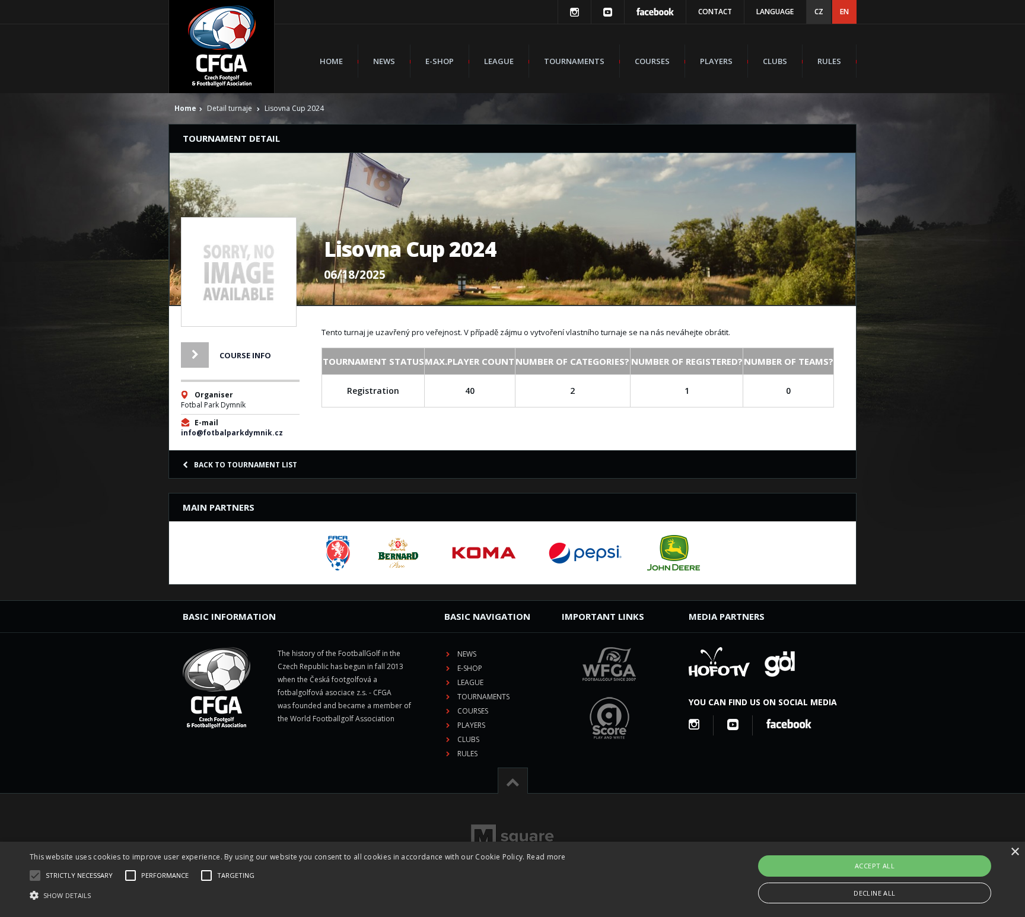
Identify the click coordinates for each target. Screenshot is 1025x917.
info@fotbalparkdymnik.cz (232, 433)
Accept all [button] (875, 865)
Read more (546, 857)
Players (716, 61)
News (384, 61)
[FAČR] (338, 553)
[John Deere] (673, 553)
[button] (298, 895)
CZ (818, 12)
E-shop (439, 61)
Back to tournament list (245, 465)
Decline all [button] (874, 893)
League (499, 61)
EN (844, 12)
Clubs (775, 61)
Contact (715, 12)
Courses (652, 61)
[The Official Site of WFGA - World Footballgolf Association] (609, 690)
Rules (829, 61)
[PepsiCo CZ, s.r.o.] (584, 553)
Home (331, 61)
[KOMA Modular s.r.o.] (484, 553)
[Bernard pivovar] (398, 553)
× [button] (1014, 852)
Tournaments (574, 61)
